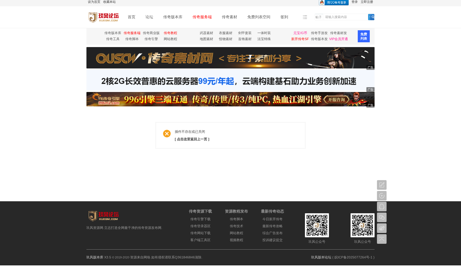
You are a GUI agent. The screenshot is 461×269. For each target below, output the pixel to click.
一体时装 (264, 33)
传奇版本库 (172, 17)
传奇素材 (229, 17)
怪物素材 (225, 39)
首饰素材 (245, 39)
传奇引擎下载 (200, 219)
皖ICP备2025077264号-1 (353, 257)
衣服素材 (225, 33)
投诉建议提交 (272, 240)
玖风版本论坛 (321, 257)
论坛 (149, 17)
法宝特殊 (264, 39)
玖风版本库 (94, 257)
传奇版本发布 (319, 39)
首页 (131, 17)
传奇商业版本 (151, 33)
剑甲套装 (245, 33)
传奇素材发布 (338, 33)
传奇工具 (113, 39)
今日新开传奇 (272, 219)
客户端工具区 (200, 240)
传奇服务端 (202, 17)
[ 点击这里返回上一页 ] (192, 139)
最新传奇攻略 (272, 226)
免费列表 (363, 36)
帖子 (318, 17)
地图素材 (206, 39)
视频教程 (236, 240)
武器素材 (206, 33)
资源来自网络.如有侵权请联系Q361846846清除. (166, 257)
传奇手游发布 (319, 33)
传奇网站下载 (200, 233)
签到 (284, 17)
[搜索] (373, 17)
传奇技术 (236, 226)
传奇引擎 (151, 39)
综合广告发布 (272, 233)
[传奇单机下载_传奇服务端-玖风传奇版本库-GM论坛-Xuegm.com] (103, 24)
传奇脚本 (132, 39)
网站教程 (170, 39)
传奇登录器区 (200, 226)
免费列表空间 (258, 17)
